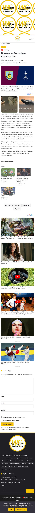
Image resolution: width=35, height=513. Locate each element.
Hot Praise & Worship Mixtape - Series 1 (11, 482)
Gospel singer (22, 460)
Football (26, 205)
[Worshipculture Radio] (17, 38)
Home (4, 43)
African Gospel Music (7, 455)
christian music (5, 458)
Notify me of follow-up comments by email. (14, 417)
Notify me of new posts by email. (11, 420)
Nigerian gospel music (23, 466)
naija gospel (5, 463)
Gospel (30, 458)
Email (3, 403)
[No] (33, 507)
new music (23, 463)
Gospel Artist (5, 460)
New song (30, 463)
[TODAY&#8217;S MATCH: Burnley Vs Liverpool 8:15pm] (8, 172)
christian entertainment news (20, 455)
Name (3, 396)
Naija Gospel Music (14, 463)
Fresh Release (23, 458)
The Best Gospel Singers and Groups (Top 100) (13, 479)
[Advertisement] (17, 17)
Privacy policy (21, 509)
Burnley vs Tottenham (13, 205)
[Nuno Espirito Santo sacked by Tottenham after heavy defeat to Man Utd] (24, 172)
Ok (11, 509)
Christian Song (14, 458)
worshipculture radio (6, 469)
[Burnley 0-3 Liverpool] (8, 191)
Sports (8, 43)
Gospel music (13, 460)
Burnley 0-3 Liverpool (7, 195)
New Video (4, 466)
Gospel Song (30, 460)
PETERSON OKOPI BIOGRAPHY (9, 477)
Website (3, 410)
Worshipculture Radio (8, 60)
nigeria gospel (12, 466)
